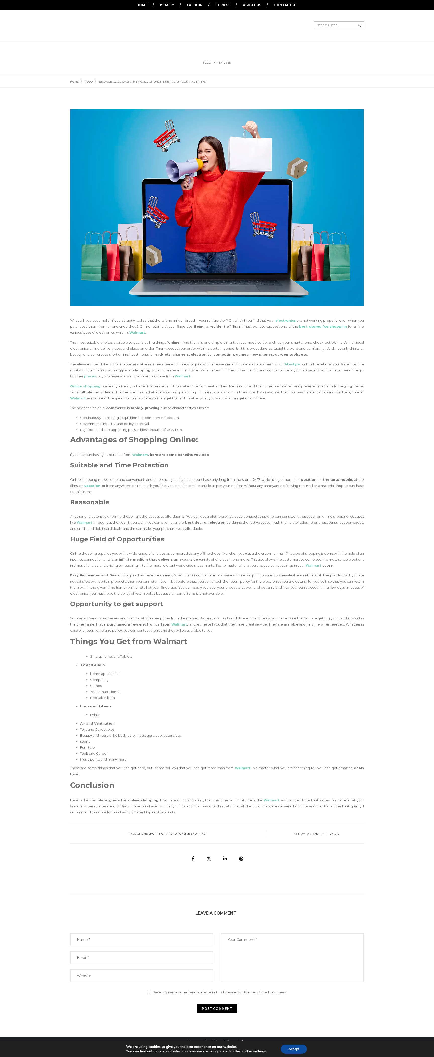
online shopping (150, 833)
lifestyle (292, 364)
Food (207, 62)
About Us (252, 5)
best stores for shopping (323, 326)
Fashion (195, 5)
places (90, 376)
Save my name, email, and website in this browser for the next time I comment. (220, 992)
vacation (92, 486)
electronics (285, 320)
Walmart (179, 624)
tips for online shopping (186, 833)
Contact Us (285, 5)
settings (259, 1051)
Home (142, 5)
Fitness (222, 5)
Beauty (167, 5)
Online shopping (85, 386)
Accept (293, 1049)
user (227, 62)
